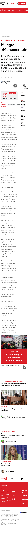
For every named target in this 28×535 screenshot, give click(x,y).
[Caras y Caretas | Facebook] (19, 479)
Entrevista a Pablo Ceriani (8, 432)
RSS (23, 503)
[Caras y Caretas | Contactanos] (25, 479)
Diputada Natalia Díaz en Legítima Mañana (12, 381)
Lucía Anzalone (14, 351)
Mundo (14, 10)
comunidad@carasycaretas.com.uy (8, 518)
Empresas (8, 500)
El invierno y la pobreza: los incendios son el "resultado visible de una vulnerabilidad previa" (14, 362)
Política (3, 493)
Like (7, 497)
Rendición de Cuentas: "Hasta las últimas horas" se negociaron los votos (13, 384)
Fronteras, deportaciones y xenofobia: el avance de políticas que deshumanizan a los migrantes (13, 435)
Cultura (8, 494)
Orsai (20, 10)
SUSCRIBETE (21, 4)
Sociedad (3, 498)
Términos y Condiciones (5, 510)
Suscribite (12, 93)
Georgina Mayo (11, 471)
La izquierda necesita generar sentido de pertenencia (13, 409)
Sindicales (7, 10)
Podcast (13, 495)
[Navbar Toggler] (4, 4)
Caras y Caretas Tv (13, 490)
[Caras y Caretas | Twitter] (22, 479)
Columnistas (4, 495)
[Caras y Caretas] (7, 480)
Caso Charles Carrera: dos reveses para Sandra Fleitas (12, 465)
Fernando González (3, 105)
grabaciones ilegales (6, 462)
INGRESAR (12, 4)
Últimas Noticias (3, 489)
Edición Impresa (13, 499)
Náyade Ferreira (11, 441)
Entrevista (4, 406)
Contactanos (25, 499)
